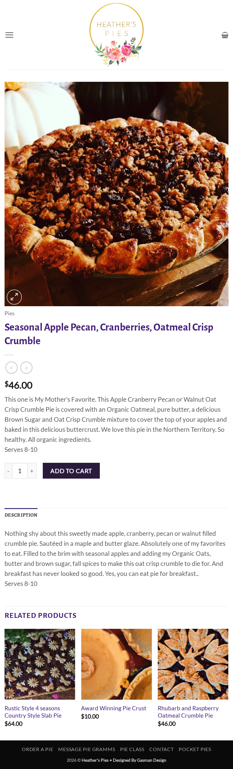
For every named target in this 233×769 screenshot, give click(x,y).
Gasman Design (151, 760)
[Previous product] (26, 368)
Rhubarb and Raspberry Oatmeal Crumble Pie (188, 712)
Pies (10, 313)
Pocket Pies (195, 749)
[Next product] (11, 368)
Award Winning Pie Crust (113, 708)
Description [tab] (21, 514)
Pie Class (132, 749)
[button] (9, 35)
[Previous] (4, 684)
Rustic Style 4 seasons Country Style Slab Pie (33, 712)
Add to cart (71, 470)
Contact (161, 749)
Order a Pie (37, 749)
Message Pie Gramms (86, 749)
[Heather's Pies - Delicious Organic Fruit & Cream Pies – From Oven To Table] (116, 35)
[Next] (228, 684)
